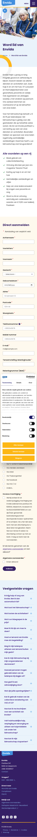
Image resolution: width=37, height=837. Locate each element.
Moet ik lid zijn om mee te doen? (15, 630)
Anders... (10, 488)
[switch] (32, 423)
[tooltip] (19, 324)
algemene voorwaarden (13, 549)
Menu (26, 3)
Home (5, 55)
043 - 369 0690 (7, 780)
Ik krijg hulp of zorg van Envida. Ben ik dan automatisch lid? (14, 598)
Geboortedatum (10, 281)
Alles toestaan (18, 445)
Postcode (7, 302)
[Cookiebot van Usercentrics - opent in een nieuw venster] (26, 377)
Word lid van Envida (9, 788)
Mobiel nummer (9, 335)
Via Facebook (12, 480)
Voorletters (8, 248)
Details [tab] (18, 382)
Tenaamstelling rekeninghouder (17, 360)
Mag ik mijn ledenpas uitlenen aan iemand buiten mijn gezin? (16, 649)
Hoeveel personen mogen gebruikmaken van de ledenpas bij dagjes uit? (15, 673)
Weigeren (18, 458)
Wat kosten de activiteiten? (16, 613)
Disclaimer (14, 830)
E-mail (5, 345)
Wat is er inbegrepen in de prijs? (15, 621)
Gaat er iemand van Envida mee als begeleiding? (16, 638)
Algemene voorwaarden (11, 802)
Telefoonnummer (11, 324)
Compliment (6, 791)
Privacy (5, 830)
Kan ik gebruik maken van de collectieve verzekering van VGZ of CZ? (16, 700)
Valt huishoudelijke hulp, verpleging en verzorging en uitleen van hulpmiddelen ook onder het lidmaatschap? (16, 726)
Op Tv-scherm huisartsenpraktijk (19, 464)
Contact (5, 772)
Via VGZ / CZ (11, 484)
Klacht (4, 794)
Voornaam (7, 259)
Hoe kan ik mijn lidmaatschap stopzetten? (16, 740)
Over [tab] (30, 382)
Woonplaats (8, 313)
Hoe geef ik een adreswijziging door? (13, 683)
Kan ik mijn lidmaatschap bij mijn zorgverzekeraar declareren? (16, 661)
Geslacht (7, 270)
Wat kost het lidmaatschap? (17, 607)
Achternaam (8, 237)
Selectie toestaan (18, 451)
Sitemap (6, 832)
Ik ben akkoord (12, 562)
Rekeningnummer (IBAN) (13, 371)
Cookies (24, 830)
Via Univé (10, 472)
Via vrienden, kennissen (15, 468)
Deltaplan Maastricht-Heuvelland (15, 805)
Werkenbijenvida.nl (9, 808)
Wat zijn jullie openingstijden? (17, 691)
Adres (5, 291)
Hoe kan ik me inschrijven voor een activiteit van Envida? (15, 712)
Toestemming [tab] (7, 382)
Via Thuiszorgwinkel (14, 476)
